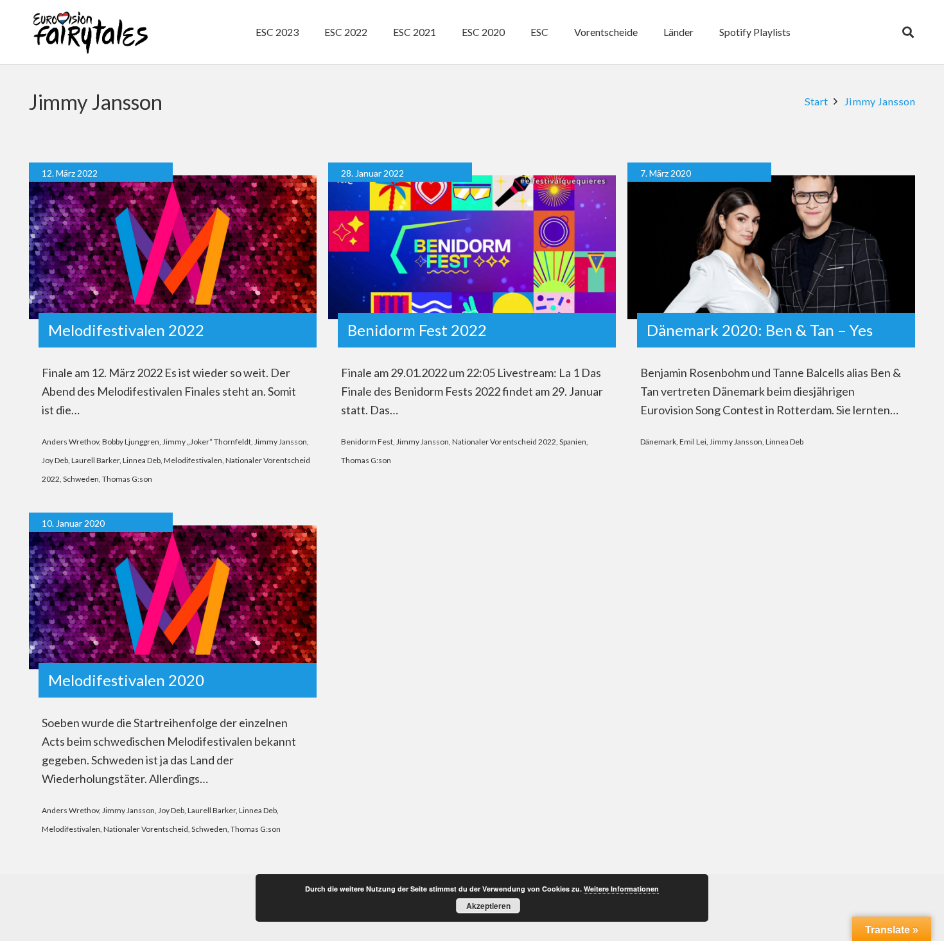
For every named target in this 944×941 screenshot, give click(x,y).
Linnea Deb (142, 460)
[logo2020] (90, 32)
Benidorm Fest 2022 (417, 330)
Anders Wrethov (70, 441)
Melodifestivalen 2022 (126, 330)
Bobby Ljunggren (130, 441)
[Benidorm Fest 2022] (472, 247)
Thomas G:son (127, 479)
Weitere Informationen (621, 888)
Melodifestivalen (193, 460)
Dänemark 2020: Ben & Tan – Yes (760, 330)
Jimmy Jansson (280, 441)
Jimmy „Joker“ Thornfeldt (206, 441)
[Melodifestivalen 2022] (173, 247)
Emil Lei (692, 441)
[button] (554, 32)
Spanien (572, 441)
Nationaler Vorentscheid (145, 829)
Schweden (81, 479)
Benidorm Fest (367, 441)
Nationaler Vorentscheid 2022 (504, 441)
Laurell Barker (95, 460)
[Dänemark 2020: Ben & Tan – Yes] (771, 247)
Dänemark (658, 441)
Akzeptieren (488, 905)
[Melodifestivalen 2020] (173, 597)
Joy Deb (55, 460)
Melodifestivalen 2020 (126, 680)
